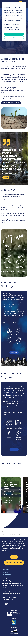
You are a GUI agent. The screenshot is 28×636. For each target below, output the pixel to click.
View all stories (5, 521)
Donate (6, 177)
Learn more (14, 352)
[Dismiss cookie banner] (23, 5)
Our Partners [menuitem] (6, 569)
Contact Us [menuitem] (6, 573)
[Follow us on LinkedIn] (6, 581)
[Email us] (13, 581)
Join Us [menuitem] (5, 571)
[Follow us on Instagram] (10, 581)
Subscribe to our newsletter (14, 562)
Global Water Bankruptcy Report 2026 (11, 534)
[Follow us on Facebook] (3, 581)
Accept (14, 34)
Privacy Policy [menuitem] (7, 574)
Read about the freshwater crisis (11, 102)
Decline (14, 37)
